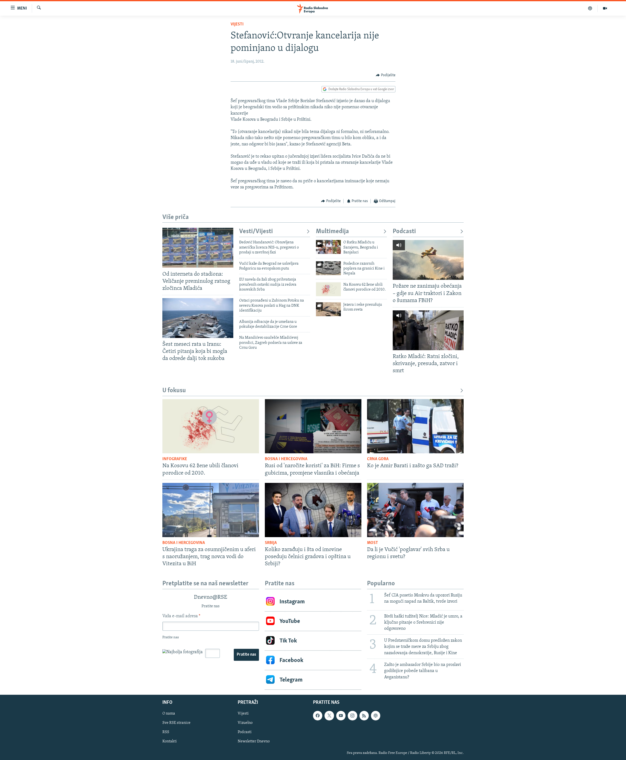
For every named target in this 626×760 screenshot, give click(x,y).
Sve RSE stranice (176, 723)
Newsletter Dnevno (254, 742)
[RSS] (364, 715)
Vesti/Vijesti (256, 231)
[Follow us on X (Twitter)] (329, 715)
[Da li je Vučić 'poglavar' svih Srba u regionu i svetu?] (415, 510)
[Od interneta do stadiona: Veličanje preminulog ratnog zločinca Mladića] (197, 248)
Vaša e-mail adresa (181, 616)
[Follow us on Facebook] (317, 715)
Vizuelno (245, 723)
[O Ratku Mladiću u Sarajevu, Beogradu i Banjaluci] (328, 247)
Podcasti (404, 231)
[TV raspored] (375, 715)
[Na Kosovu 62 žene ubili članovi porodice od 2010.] (328, 289)
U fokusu (174, 390)
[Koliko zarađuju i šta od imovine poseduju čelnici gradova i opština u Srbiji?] (313, 510)
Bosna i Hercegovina (286, 459)
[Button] (385, 75)
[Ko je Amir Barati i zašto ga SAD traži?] (415, 426)
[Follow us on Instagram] (352, 715)
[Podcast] (590, 8)
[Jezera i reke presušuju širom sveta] (328, 309)
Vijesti (237, 24)
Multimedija (332, 231)
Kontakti (169, 742)
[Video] (605, 8)
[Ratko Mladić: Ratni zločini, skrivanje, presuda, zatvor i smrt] (428, 330)
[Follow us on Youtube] (341, 715)
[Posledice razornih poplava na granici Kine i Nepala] (328, 268)
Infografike (174, 459)
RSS (165, 732)
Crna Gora (378, 459)
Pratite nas (246, 654)
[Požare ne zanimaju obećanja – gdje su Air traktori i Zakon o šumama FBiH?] (428, 260)
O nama (168, 714)
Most (372, 543)
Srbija (271, 543)
